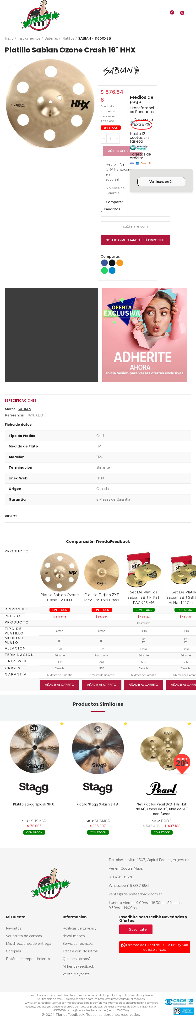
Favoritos (112, 209)
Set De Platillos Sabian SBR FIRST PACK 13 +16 (143, 597)
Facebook (104, 263)
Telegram (112, 270)
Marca (10, 409)
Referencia (14, 415)
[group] (34, 748)
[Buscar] (161, 15)
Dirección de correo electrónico (119, 263)
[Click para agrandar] (13, 70)
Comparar (114, 202)
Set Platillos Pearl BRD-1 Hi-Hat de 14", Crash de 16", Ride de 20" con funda (162, 809)
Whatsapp (104, 270)
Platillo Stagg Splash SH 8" (98, 804)
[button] (9, 104)
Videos (11, 516)
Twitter (112, 263)
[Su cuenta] (189, 15)
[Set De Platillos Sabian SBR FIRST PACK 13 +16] (143, 569)
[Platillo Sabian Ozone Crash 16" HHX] (59, 572)
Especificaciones (21, 400)
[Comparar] (169, 15)
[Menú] (7, 15)
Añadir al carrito (122, 151)
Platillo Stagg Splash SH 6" (34, 804)
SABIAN (24, 409)
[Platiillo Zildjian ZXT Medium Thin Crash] (101, 572)
